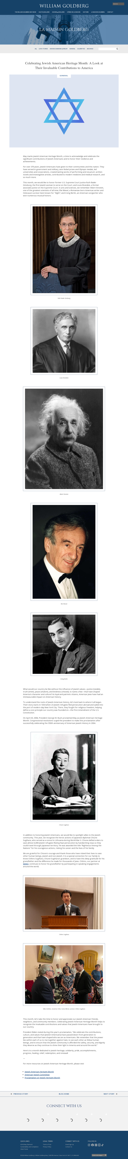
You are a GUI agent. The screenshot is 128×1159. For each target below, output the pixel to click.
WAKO (25, 864)
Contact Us (68, 1147)
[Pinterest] (96, 1145)
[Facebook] (92, 1145)
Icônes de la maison (73, 12)
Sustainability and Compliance (29, 1147)
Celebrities (81, 49)
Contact (110, 12)
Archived (90, 49)
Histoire (86, 12)
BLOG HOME (64, 1094)
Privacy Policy (47, 1147)
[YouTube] (99, 1145)
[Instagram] (89, 1145)
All (36, 49)
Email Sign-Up (69, 1144)
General (72, 49)
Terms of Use (47, 1144)
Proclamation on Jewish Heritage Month (42, 1077)
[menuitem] (25, 12)
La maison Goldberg (98, 12)
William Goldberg (64, 6)
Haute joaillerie (44, 12)
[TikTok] (102, 1145)
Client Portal (24, 1149)
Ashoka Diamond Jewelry (59, 49)
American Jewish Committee (37, 1074)
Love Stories (43, 49)
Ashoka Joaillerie (58, 12)
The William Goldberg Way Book (25, 12)
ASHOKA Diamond (26, 1144)
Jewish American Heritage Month (39, 1071)
